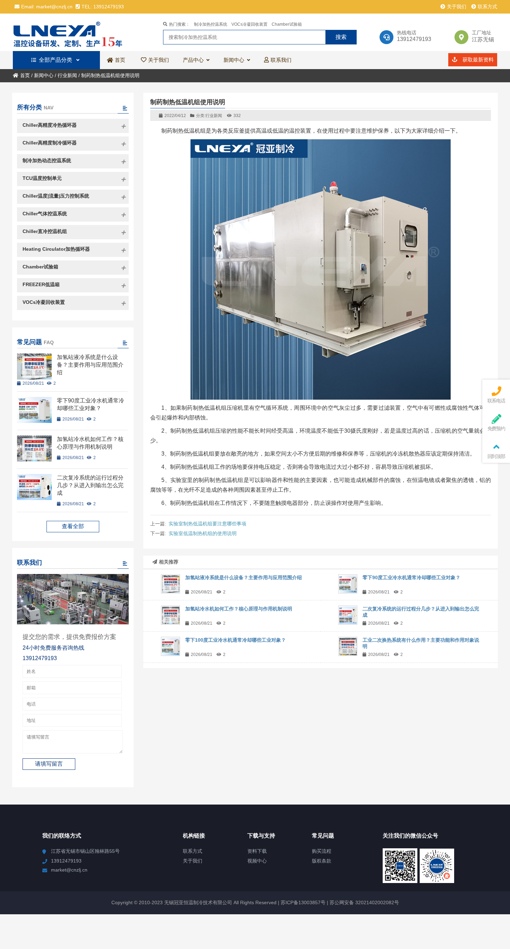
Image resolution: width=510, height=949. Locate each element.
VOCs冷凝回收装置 (249, 24)
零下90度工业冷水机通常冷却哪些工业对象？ (411, 577)
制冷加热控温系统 (210, 24)
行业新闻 (67, 75)
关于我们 (456, 6)
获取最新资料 (477, 60)
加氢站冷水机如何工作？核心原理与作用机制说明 (238, 608)
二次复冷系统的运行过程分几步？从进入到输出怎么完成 (90, 485)
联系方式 (487, 6)
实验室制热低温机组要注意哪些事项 (207, 523)
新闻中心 (43, 75)
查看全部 (73, 526)
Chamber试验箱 (287, 24)
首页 (25, 75)
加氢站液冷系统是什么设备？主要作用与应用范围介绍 (243, 577)
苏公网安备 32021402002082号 (364, 902)
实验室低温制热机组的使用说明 (203, 533)
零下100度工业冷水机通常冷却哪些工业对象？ (235, 640)
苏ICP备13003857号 (302, 902)
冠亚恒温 (73, 32)
